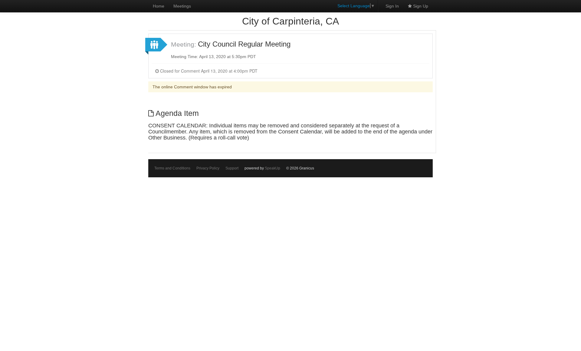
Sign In (392, 6)
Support (231, 168)
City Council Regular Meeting (244, 44)
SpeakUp (272, 168)
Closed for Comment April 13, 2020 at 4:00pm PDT (208, 71)
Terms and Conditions (172, 168)
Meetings (182, 6)
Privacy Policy (207, 168)
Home (158, 6)
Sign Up (420, 6)
